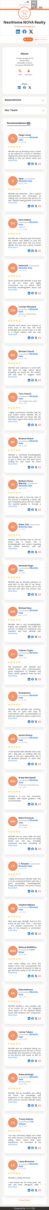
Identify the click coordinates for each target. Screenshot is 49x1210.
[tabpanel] (24, 664)
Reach (30, 1208)
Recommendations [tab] (18, 123)
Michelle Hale (25, 181)
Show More (24, 1200)
